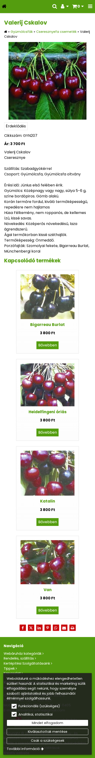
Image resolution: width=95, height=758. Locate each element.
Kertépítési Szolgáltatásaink (27, 663)
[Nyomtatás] (72, 628)
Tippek (9, 668)
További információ (23, 749)
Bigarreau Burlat (47, 324)
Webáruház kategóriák (23, 653)
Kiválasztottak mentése (47, 731)
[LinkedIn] (39, 628)
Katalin (47, 501)
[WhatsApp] (55, 628)
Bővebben (47, 345)
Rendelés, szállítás (19, 658)
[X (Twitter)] (31, 628)
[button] (90, 6)
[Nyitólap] (4, 6)
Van (48, 589)
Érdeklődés (16, 126)
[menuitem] (4, 6)
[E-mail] (64, 628)
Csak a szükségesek (47, 740)
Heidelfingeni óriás (48, 412)
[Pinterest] (47, 628)
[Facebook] (22, 628)
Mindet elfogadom (47, 723)
